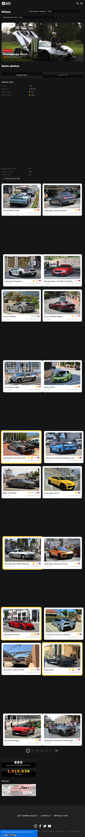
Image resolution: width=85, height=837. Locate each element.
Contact (46, 816)
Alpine (46, 387)
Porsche (6, 211)
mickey (7, 213)
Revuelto (18, 281)
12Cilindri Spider (56, 317)
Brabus (46, 670)
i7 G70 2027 (12, 493)
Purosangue (14, 741)
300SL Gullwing (23, 564)
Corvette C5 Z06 (17, 670)
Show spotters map (12, 178)
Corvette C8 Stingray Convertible (66, 458)
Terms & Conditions (42, 831)
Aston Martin (10, 387)
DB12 (17, 387)
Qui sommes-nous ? (27, 816)
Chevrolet (49, 458)
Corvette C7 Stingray (62, 635)
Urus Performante (61, 564)
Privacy (60, 831)
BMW (5, 493)
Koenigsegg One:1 (15, 54)
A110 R (52, 387)
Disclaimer (74, 831)
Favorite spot (8, 50)
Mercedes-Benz (50, 281)
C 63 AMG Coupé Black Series (67, 281)
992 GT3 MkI (14, 211)
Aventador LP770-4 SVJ (22, 458)
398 (56, 751)
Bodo (52, 670)
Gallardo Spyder (60, 211)
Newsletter (61, 816)
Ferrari (5, 317)
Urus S (56, 493)
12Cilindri (12, 317)
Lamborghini (49, 211)
